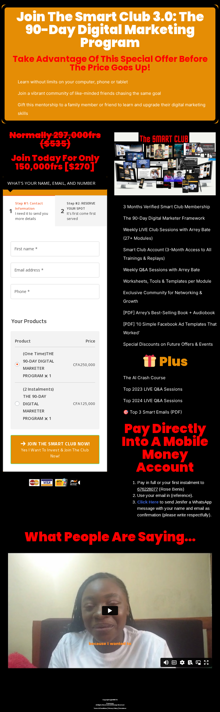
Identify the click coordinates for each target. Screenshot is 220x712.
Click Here (148, 501)
